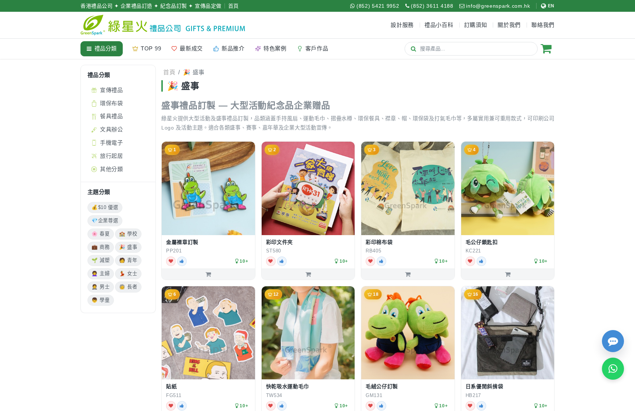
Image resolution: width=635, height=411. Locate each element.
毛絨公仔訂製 (382, 386)
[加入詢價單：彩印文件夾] (308, 274)
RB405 (373, 251)
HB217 (473, 395)
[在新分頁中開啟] (247, 251)
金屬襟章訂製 (182, 242)
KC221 (473, 251)
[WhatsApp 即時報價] (613, 369)
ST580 (273, 251)
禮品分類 (105, 48)
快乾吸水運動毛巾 (287, 386)
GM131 (374, 395)
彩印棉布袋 (379, 242)
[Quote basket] (546, 48)
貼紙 (171, 386)
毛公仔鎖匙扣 (482, 242)
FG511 (174, 395)
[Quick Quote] (613, 341)
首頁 (233, 5)
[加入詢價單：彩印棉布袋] (408, 274)
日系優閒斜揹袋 (484, 386)
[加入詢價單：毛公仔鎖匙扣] (508, 274)
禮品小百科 (438, 25)
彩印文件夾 (279, 242)
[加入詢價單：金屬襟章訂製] (208, 274)
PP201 (174, 251)
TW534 (274, 395)
